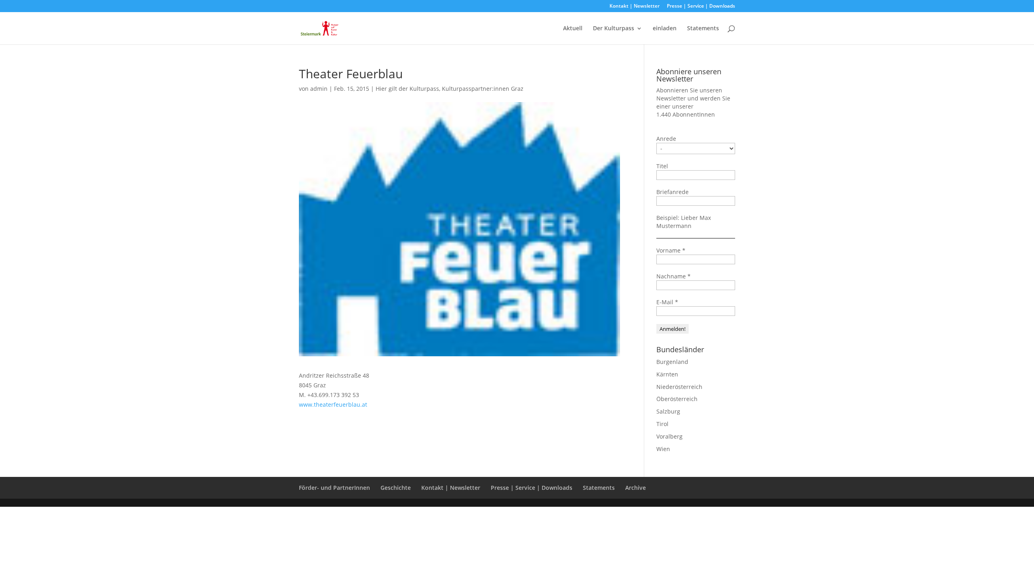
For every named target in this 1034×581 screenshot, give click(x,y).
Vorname (670, 250)
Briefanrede (672, 192)
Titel (662, 166)
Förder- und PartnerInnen (334, 487)
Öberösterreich (677, 399)
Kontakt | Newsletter (634, 6)
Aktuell (572, 28)
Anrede (666, 138)
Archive (635, 487)
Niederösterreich (679, 387)
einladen (665, 28)
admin (319, 88)
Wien (663, 449)
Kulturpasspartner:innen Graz (482, 88)
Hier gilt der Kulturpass (407, 88)
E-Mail (667, 302)
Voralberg (669, 436)
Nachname (673, 276)
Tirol (662, 424)
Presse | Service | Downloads (701, 6)
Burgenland (672, 362)
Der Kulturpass (613, 28)
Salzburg (668, 411)
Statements (703, 28)
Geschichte (395, 487)
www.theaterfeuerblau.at (333, 404)
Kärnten (667, 374)
